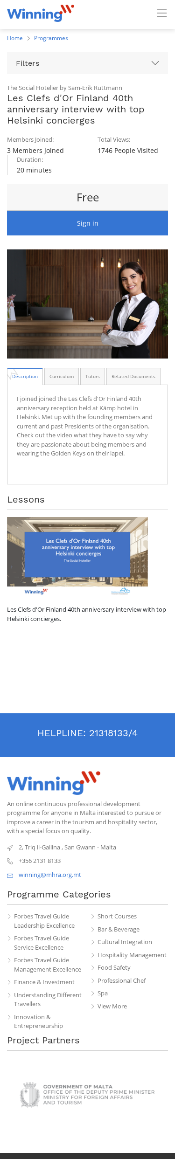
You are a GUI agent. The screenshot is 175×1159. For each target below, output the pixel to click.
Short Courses (117, 916)
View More (112, 1006)
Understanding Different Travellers (48, 999)
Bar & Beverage (119, 929)
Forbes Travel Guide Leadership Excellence (44, 921)
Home (15, 38)
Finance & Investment (44, 982)
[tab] (25, 376)
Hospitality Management (132, 955)
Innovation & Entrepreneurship (38, 1021)
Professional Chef (122, 980)
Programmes (51, 38)
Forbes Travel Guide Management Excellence (47, 964)
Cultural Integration (125, 942)
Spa (103, 993)
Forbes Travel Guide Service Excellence (41, 943)
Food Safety (114, 967)
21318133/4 (113, 732)
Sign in (87, 223)
